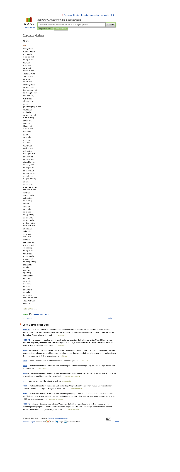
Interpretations (60, 29)
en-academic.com (29, 28)
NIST (25, 361)
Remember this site (71, 15)
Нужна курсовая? (41, 314)
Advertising (63, 418)
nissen (29, 318)
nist (24, 381)
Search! (110, 25)
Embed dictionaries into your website (95, 15)
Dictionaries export (29, 422)
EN (112, 15)
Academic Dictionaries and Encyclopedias (59, 19)
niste (110, 318)
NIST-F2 (26, 340)
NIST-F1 (26, 329)
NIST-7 (26, 350)
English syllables (45, 29)
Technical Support (54, 418)
